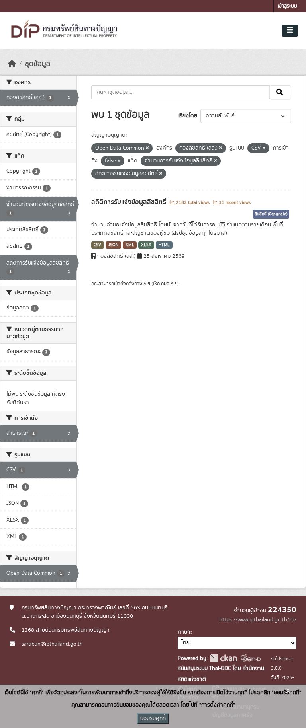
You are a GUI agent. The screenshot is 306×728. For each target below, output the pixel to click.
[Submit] (280, 92)
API (146, 283)
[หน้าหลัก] (12, 64)
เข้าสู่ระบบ (287, 6)
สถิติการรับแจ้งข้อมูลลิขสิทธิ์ (129, 202)
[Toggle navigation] (290, 31)
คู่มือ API (169, 283)
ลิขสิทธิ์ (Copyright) (271, 214)
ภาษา (184, 632)
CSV (97, 245)
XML (130, 245)
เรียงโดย (187, 116)
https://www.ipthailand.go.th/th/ (257, 620)
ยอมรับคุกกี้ (153, 718)
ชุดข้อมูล (37, 64)
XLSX (146, 245)
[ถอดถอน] (147, 148)
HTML (164, 245)
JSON (113, 245)
